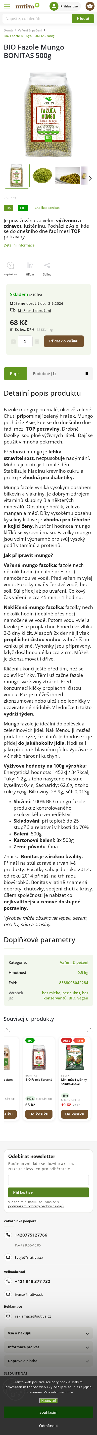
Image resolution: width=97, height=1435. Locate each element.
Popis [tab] (15, 373)
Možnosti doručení (34, 310)
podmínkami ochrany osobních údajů (36, 1206)
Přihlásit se (23, 1192)
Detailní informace (19, 245)
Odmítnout (48, 1425)
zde (70, 1392)
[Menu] (7, 6)
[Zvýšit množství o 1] (37, 341)
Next (91, 1029)
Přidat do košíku (63, 341)
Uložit (15, 283)
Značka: (47, 208)
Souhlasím (48, 1412)
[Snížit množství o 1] (13, 341)
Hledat (83, 18)
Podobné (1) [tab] (44, 373)
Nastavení (48, 1401)
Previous (7, 1029)
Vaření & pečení (74, 962)
